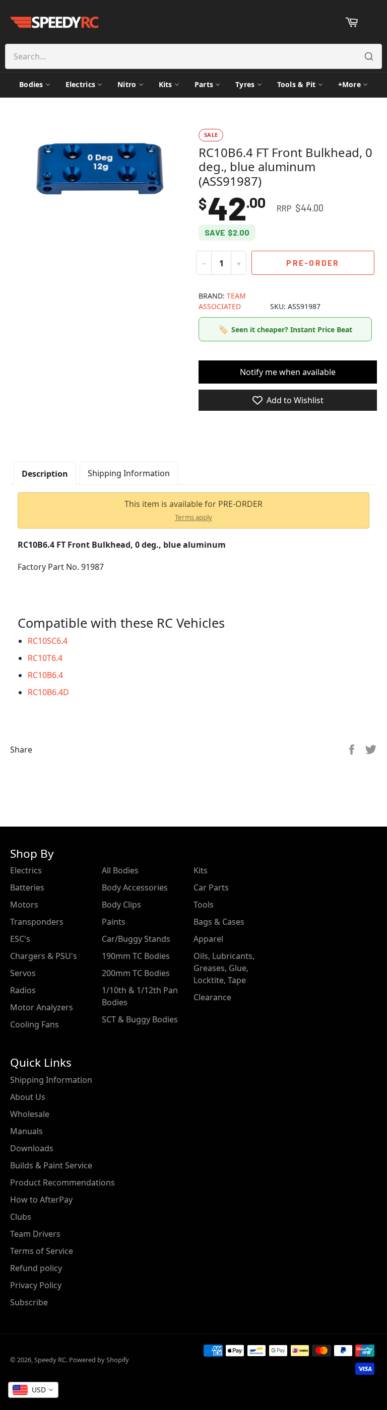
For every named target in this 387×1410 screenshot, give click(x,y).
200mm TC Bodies (136, 973)
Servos (23, 973)
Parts (204, 84)
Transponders (36, 921)
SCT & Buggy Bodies (140, 1019)
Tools (204, 904)
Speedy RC (50, 1359)
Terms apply (193, 517)
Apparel (208, 938)
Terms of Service (41, 1250)
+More (349, 84)
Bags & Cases (219, 921)
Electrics (81, 84)
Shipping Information (129, 473)
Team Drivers (35, 1233)
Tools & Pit (296, 84)
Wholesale (29, 1114)
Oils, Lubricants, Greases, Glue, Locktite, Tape (224, 968)
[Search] (369, 56)
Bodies (31, 84)
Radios (23, 990)
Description (45, 473)
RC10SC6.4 (48, 640)
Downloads (31, 1148)
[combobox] (33, 1390)
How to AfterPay (41, 1199)
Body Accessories (135, 887)
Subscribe (29, 1302)
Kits (165, 84)
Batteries (27, 887)
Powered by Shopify (99, 1359)
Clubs (20, 1216)
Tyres (244, 84)
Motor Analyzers (41, 1007)
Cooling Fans (34, 1024)
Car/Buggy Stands (136, 938)
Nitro (126, 84)
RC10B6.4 (45, 675)
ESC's (20, 938)
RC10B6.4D (48, 692)
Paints (113, 921)
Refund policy (36, 1268)
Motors (24, 904)
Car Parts (211, 887)
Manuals (26, 1131)
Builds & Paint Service (51, 1165)
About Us (27, 1096)
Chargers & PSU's (43, 955)
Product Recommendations (62, 1182)
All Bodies (120, 870)
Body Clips (121, 904)
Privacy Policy (35, 1285)
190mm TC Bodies (136, 955)
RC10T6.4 (45, 657)
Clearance (212, 997)
